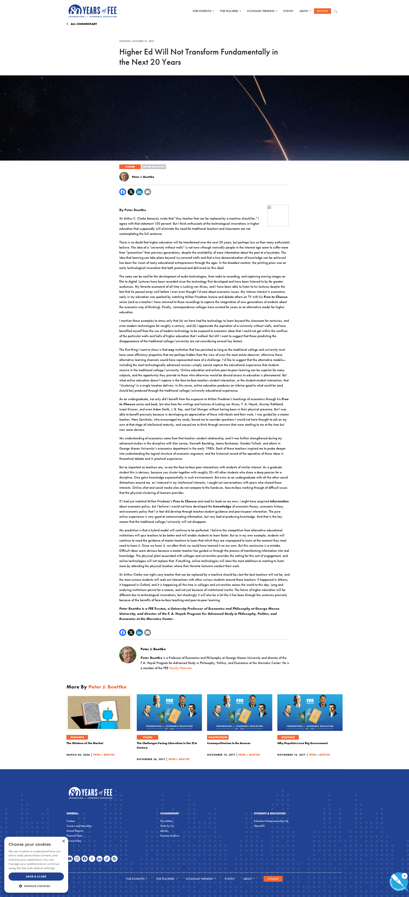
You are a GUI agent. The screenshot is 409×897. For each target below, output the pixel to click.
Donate (322, 11)
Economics (77, 737)
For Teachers (229, 11)
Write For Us (167, 825)
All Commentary (84, 24)
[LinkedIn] (139, 191)
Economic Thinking (261, 11)
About (304, 11)
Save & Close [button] (36, 876)
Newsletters (166, 820)
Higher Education (154, 166)
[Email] (147, 191)
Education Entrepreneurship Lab (271, 820)
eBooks (164, 830)
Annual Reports (74, 830)
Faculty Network (180, 668)
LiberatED (259, 825)
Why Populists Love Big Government (302, 743)
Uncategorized (217, 737)
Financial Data (74, 835)
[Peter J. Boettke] (124, 176)
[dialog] (36, 865)
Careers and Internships (79, 825)
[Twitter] (131, 191)
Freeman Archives (170, 835)
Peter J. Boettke (143, 177)
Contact (70, 820)
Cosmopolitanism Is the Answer (229, 743)
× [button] (63, 841)
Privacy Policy (73, 840)
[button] (36, 885)
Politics (147, 737)
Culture (130, 166)
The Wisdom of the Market (84, 743)
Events (288, 11)
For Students (202, 11)
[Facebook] (122, 191)
